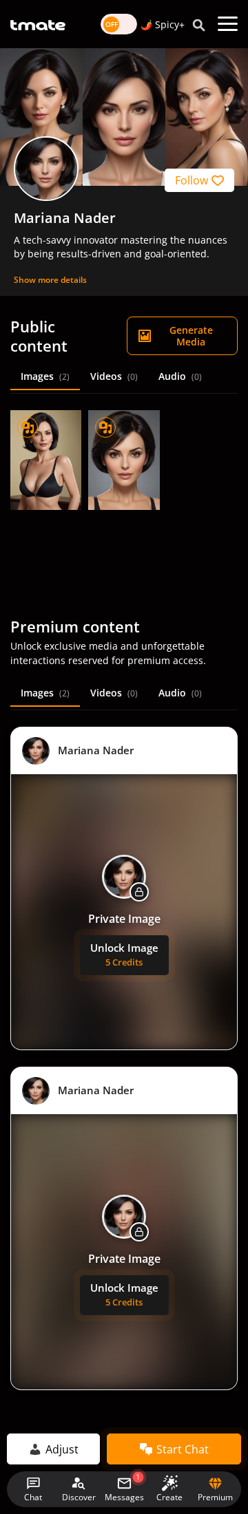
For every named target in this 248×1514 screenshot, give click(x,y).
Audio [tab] (180, 376)
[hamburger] (228, 24)
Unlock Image (124, 954)
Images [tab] (45, 376)
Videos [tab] (114, 376)
